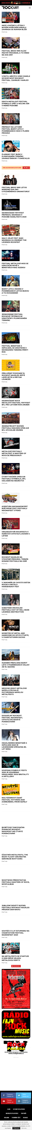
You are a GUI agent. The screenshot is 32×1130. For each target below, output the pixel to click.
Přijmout (16, 1128)
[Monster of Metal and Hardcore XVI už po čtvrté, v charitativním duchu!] (11, 625)
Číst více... (24, 1128)
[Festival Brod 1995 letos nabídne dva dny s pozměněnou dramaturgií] (11, 179)
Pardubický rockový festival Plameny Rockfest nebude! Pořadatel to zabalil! (16, 1090)
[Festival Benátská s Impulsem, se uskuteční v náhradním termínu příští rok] (11, 337)
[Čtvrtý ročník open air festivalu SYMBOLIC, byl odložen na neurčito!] (11, 468)
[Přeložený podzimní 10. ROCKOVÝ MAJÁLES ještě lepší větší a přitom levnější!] (11, 365)
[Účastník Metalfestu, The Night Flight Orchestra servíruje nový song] (11, 846)
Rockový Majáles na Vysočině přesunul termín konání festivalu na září (15, 559)
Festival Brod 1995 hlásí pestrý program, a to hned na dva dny (15, 53)
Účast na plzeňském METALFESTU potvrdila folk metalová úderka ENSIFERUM (16, 1064)
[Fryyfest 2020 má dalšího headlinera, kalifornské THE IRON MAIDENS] (11, 1028)
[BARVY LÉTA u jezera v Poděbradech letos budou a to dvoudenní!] (11, 280)
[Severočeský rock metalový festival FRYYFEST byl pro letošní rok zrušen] (11, 392)
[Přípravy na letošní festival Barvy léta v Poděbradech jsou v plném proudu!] (11, 118)
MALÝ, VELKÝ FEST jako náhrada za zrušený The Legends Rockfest (14, 240)
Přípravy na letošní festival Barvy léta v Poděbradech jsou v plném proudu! (15, 130)
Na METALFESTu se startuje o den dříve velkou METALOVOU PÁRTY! (15, 958)
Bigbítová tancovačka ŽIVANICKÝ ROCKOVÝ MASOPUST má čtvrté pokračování (13, 830)
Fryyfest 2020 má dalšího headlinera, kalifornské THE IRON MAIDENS (14, 1039)
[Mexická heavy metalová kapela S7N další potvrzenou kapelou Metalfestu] (11, 680)
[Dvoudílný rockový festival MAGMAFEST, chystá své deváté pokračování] (11, 707)
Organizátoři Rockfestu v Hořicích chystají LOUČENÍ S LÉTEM (16, 534)
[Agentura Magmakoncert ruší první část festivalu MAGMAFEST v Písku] (11, 498)
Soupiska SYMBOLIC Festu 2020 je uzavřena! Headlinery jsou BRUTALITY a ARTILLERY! (15, 773)
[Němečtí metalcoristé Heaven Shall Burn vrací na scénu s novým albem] (11, 1003)
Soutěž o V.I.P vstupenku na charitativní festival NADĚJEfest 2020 (15, 933)
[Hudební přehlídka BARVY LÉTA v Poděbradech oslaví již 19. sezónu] (11, 654)
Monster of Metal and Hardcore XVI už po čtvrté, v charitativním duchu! (15, 635)
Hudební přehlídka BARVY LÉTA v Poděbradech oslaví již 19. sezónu (15, 665)
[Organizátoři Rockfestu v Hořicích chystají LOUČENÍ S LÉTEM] (11, 523)
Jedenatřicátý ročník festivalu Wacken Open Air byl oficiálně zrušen (15, 428)
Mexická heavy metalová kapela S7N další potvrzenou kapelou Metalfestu (14, 691)
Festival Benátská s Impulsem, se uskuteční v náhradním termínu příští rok (15, 349)
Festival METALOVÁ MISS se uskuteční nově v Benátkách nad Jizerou (15, 266)
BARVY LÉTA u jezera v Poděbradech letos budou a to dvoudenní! (15, 291)
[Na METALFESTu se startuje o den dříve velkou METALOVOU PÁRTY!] (11, 948)
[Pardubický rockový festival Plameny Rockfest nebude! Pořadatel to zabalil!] (11, 1079)
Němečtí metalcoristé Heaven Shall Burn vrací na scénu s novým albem (16, 1013)
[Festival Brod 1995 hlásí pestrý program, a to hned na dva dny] (11, 42)
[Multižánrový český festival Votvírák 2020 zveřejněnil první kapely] (11, 789)
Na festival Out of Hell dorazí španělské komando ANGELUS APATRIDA (16, 988)
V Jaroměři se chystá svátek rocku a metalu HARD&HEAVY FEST (16, 585)
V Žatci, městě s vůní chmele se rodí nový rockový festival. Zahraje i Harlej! (16, 78)
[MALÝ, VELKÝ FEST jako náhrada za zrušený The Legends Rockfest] (11, 230)
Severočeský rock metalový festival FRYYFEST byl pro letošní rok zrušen (16, 403)
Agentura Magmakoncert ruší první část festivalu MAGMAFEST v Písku (15, 508)
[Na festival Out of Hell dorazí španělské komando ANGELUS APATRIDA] (11, 977)
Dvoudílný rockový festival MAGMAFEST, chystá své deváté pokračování (12, 719)
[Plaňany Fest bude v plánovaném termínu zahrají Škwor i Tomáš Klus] (11, 146)
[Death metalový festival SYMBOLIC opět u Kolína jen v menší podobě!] (11, 93)
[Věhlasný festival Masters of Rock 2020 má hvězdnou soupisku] (11, 1106)
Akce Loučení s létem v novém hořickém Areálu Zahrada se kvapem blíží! (14, 27)
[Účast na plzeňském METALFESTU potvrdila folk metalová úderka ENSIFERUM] (11, 1054)
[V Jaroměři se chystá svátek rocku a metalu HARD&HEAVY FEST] (11, 574)
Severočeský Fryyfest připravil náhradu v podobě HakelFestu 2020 (14, 215)
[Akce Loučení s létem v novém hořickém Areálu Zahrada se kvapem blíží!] (11, 17)
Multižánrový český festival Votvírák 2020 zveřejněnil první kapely (14, 800)
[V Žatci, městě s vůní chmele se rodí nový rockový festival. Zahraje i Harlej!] (11, 68)
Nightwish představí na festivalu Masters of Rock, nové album (16, 882)
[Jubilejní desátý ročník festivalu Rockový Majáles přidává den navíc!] (11, 897)
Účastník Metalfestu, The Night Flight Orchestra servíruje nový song (15, 857)
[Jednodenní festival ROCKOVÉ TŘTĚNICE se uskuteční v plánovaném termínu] (11, 306)
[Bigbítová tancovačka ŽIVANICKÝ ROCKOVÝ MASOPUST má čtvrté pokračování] (11, 819)
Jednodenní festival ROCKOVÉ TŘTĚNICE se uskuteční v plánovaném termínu (14, 317)
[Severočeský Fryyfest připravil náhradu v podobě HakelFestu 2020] (11, 204)
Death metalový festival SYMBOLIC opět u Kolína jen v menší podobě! (15, 104)
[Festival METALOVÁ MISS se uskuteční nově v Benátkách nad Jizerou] (11, 255)
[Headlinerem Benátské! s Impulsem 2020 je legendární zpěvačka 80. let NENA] (11, 735)
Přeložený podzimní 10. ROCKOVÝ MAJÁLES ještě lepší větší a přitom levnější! (13, 376)
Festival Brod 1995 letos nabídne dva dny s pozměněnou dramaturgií (15, 190)
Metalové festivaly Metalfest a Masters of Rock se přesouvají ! (14, 453)
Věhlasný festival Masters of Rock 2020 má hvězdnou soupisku (15, 1117)
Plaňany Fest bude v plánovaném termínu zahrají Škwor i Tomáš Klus (16, 156)
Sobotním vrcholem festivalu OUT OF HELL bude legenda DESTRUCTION (15, 610)
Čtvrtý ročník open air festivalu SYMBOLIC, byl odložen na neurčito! (14, 479)
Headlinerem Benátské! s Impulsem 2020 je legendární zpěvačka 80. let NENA (14, 746)
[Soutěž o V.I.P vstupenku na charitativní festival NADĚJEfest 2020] (11, 922)
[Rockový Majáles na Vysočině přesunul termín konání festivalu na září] (11, 549)
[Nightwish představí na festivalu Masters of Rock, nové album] (11, 872)
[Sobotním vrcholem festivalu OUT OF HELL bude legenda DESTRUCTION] (11, 599)
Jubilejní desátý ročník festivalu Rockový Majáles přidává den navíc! (15, 908)
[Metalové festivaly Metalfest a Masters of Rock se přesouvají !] (11, 443)
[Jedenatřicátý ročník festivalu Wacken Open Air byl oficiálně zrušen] (11, 418)
